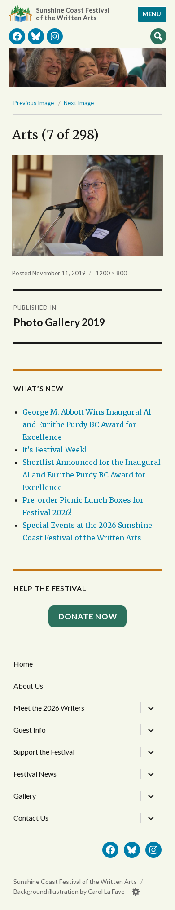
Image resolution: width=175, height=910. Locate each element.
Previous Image (33, 102)
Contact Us (30, 817)
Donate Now (87, 616)
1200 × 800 (111, 273)
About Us (28, 685)
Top (159, 899)
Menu (152, 14)
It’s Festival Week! (54, 449)
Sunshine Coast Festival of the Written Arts (72, 14)
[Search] (158, 35)
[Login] (135, 892)
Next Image (79, 102)
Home (23, 663)
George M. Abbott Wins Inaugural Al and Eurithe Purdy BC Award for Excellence (86, 424)
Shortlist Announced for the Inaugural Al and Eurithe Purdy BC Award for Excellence (91, 475)
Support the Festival (43, 751)
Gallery (24, 795)
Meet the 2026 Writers (48, 707)
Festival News (35, 773)
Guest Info (29, 729)
